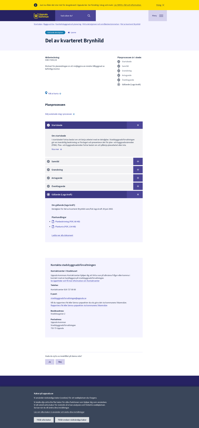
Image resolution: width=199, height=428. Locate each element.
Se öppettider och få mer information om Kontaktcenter (75, 280)
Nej (60, 361)
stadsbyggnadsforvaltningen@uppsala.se (68, 298)
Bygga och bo (49, 24)
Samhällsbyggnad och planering (68, 24)
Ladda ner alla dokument (62, 235)
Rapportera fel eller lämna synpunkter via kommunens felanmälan (79, 305)
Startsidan (38, 24)
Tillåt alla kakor (44, 419)
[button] (160, 5)
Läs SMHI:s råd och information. (127, 5)
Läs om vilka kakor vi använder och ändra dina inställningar (59, 412)
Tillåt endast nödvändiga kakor (72, 419)
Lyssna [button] (73, 32)
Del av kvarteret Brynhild (130, 24)
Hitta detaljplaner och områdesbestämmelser (101, 24)
